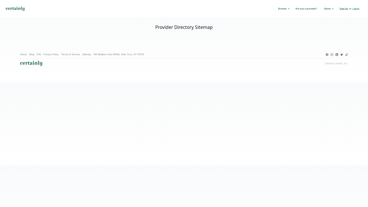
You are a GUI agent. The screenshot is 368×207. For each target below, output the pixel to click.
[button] (284, 8)
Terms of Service (70, 54)
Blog (31, 54)
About (23, 54)
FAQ (38, 54)
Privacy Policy (51, 54)
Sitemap (86, 54)
